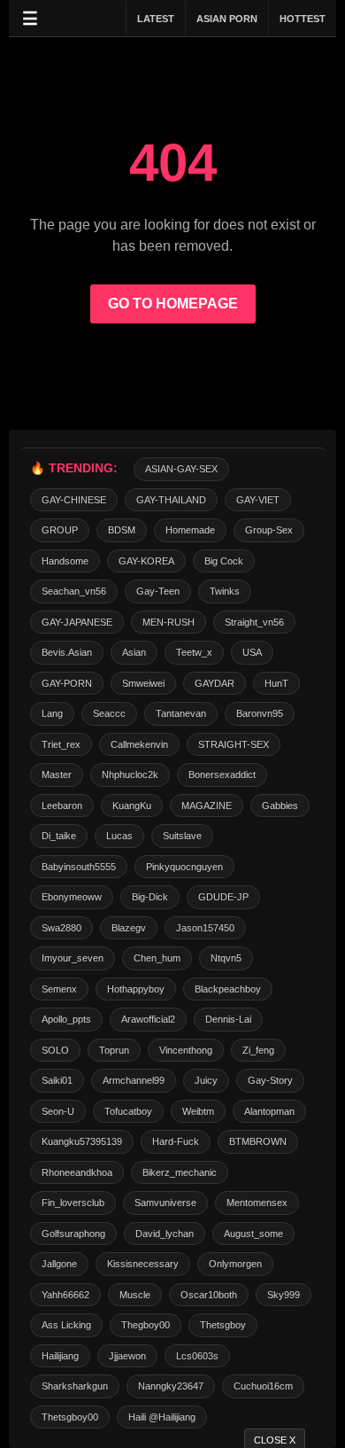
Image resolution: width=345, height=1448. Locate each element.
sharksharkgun (75, 1386)
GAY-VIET (258, 499)
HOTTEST (303, 18)
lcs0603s (197, 1356)
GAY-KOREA (146, 561)
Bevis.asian (67, 652)
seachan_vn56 (74, 591)
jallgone (59, 1263)
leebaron (62, 805)
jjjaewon (127, 1356)
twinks (225, 591)
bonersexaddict (222, 774)
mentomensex (257, 1202)
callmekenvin (139, 744)
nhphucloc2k (130, 774)
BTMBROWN (258, 1141)
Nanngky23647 (170, 1386)
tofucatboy (128, 1111)
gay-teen (158, 591)
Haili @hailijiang (162, 1417)
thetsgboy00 (70, 1417)
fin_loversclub (73, 1202)
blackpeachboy (228, 989)
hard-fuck (175, 1141)
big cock (223, 561)
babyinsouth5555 (79, 866)
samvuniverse (165, 1202)
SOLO (55, 1050)
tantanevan (181, 713)
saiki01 (57, 1080)
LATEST (155, 18)
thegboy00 (145, 1325)
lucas (119, 835)
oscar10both (208, 1294)
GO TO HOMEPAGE (173, 303)
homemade (190, 530)
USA (252, 652)
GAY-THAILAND (171, 499)
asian (134, 652)
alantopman (269, 1111)
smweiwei (143, 683)
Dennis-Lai (228, 1019)
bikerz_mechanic (179, 1172)
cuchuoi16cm (263, 1386)
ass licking (66, 1325)
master (57, 774)
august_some (253, 1233)
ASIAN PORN (226, 18)
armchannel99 (134, 1080)
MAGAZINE (206, 805)
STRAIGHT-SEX (233, 744)
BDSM (121, 530)
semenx (59, 989)
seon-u (58, 1111)
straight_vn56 (254, 622)
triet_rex (61, 744)
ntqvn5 (226, 958)
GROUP (60, 530)
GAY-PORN (67, 683)
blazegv (128, 928)
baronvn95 (259, 713)
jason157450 (205, 928)
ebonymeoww (72, 896)
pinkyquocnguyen (184, 866)
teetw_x (194, 652)
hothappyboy (136, 989)
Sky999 (283, 1294)
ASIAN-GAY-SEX (181, 468)
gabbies (280, 805)
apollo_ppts (66, 1019)
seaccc (109, 713)
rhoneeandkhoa (77, 1172)
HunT (276, 683)
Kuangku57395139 (82, 1141)
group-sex (269, 530)
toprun (114, 1050)
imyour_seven (73, 958)
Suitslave (182, 835)
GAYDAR (214, 683)
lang (52, 713)
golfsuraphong (73, 1233)
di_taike (59, 835)
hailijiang (60, 1356)
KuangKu (131, 805)
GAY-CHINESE (74, 499)
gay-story (270, 1080)
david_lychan (164, 1233)
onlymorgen (235, 1263)
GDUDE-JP (223, 896)
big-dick (150, 896)
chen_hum (157, 958)
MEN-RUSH (168, 622)
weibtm (198, 1111)
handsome (65, 561)
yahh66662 (65, 1294)
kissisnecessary (143, 1263)
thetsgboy (223, 1325)
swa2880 (61, 928)
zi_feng (258, 1050)
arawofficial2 (148, 1019)
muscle (134, 1294)
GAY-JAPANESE (77, 622)
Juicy (206, 1080)
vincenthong (185, 1050)
